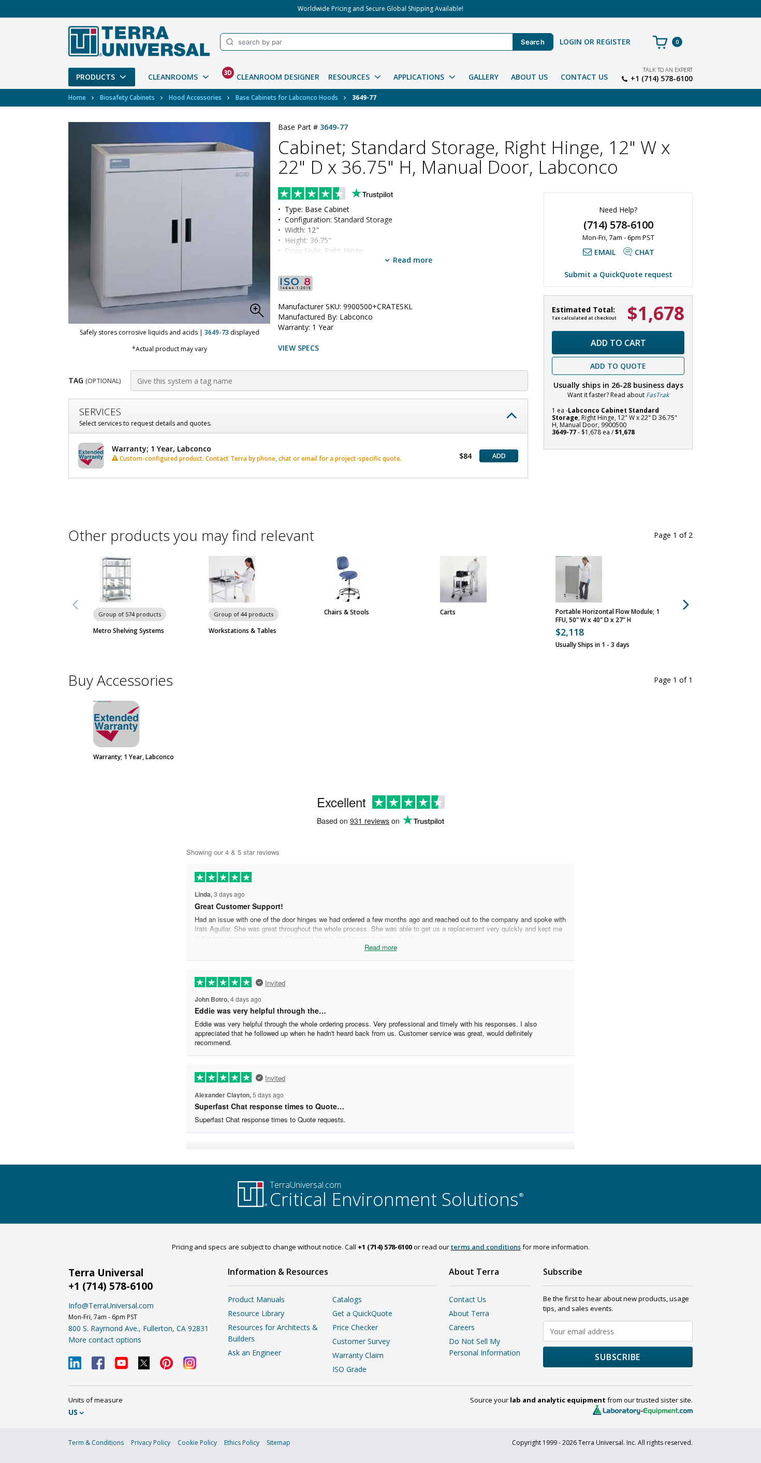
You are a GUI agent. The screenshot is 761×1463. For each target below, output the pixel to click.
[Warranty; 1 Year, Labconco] (116, 724)
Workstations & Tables (242, 631)
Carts (448, 612)
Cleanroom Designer (271, 75)
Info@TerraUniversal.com (111, 1305)
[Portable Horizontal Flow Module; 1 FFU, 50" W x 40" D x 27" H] (578, 579)
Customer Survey (361, 1341)
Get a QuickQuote (362, 1313)
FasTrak (657, 394)
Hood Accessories (195, 97)
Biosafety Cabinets (127, 97)
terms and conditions (486, 1246)
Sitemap (278, 1442)
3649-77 (334, 127)
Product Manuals (256, 1299)
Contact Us (584, 77)
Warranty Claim (358, 1355)
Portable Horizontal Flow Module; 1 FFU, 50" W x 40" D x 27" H (607, 616)
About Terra (469, 1313)
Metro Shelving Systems (128, 631)
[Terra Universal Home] (139, 41)
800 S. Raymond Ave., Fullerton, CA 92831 (138, 1328)
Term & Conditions (96, 1442)
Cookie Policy (197, 1442)
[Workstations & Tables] (232, 579)
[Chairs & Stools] (347, 579)
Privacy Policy (150, 1442)
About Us (529, 77)
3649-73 (216, 332)
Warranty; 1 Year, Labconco (133, 757)
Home (77, 97)
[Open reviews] (355, 194)
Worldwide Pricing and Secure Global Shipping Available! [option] (380, 8)
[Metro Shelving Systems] (116, 579)
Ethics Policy (241, 1442)
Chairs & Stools (346, 612)
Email (605, 252)
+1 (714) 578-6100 (662, 78)
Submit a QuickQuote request (618, 274)
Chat (644, 252)
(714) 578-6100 (618, 225)
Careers (462, 1327)
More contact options (104, 1340)
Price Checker (355, 1327)
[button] (260, 313)
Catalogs (347, 1299)
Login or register (595, 42)
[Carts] (463, 579)
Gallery (484, 77)
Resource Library (256, 1313)
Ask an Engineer (254, 1353)
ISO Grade (349, 1369)
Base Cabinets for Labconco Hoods (287, 97)
